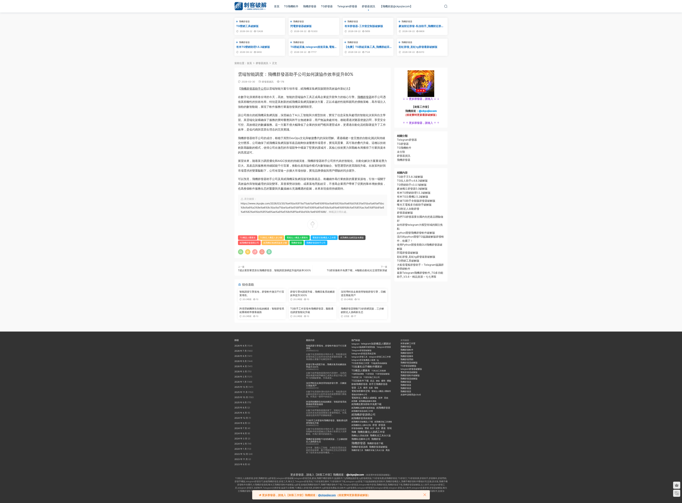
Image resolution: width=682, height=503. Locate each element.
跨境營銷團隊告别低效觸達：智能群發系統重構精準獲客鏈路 (261, 310)
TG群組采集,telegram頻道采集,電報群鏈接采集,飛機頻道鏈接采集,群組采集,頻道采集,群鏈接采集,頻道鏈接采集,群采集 (313, 47)
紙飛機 (354, 401)
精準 (380, 397)
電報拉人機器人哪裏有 (297, 237)
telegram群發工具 (359, 357)
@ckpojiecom (355, 474)
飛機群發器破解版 (378, 446)
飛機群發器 (309, 6)
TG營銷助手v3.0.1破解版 (412, 184)
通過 (383, 428)
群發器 (381, 425)
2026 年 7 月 (240, 351)
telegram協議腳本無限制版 (363, 347)
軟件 (372, 428)
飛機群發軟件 (406, 349)
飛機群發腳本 (406, 356)
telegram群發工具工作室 (380, 357)
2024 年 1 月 (240, 449)
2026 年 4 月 (240, 366)
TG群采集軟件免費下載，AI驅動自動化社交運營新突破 (357, 270)
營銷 (367, 428)
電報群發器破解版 (409, 372)
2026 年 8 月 (240, 345)
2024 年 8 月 (240, 423)
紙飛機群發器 (383, 407)
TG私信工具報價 (378, 370)
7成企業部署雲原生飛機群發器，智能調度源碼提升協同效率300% (274, 270)
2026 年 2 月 (240, 376)
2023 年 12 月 (241, 454)
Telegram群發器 (347, 6)
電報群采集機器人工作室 (324, 237)
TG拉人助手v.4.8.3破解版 (412, 180)
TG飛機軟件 (291, 6)
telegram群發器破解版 (411, 369)
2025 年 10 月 (241, 397)
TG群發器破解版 (382, 374)
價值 (378, 381)
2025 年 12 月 (241, 387)
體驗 (389, 381)
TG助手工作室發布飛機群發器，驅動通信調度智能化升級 (311, 310)
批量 (371, 387)
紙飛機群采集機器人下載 (362, 421)
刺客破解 (250, 6)
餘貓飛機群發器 (359, 384)
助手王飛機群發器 (378, 384)
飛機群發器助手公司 (253, 88)
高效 (388, 450)
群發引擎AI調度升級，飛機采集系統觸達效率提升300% (312, 293)
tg (378, 360)
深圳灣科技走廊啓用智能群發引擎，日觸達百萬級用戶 (363, 293)
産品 (372, 380)
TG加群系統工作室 (360, 363)
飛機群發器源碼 (359, 447)
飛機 (353, 432)
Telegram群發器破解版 (361, 350)
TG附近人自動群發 (408, 208)
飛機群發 (376, 439)
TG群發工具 (356, 377)
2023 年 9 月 (240, 464)
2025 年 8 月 (240, 407)
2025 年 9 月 (240, 402)
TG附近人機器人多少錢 (271, 237)
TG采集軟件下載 (360, 380)
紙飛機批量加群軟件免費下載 (366, 404)
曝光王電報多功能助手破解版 (414, 204)
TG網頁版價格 (357, 374)
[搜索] (446, 6)
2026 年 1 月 (240, 381)
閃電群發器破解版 (301, 26)
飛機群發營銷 (406, 359)
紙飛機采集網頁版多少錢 (275, 242)
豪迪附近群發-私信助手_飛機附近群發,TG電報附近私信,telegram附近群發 (422, 26)
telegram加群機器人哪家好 (376, 343)
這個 (378, 428)
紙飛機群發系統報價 (361, 418)
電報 (376, 387)
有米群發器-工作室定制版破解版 (364, 26)
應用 (365, 387)
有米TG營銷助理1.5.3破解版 (253, 47)
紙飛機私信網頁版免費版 (352, 237)
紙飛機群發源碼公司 (249, 242)
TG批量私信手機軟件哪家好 (366, 366)
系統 (386, 398)
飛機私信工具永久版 (380, 435)
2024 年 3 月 (240, 438)
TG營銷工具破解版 (247, 26)
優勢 (383, 380)
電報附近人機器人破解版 (364, 397)
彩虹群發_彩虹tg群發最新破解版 (418, 47)
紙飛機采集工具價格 (383, 421)
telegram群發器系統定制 (363, 353)
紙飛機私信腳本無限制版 (363, 407)
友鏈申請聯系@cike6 (410, 394)
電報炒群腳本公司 (359, 394)
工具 (360, 387)
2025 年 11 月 (241, 392)
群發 (374, 425)
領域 (389, 428)
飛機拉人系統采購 (360, 435)
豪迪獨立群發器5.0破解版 (412, 188)
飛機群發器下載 (375, 443)
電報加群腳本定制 (360, 391)
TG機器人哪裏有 (248, 237)
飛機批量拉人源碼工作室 (371, 431)
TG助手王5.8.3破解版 (410, 176)
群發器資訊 (368, 6)
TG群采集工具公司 (371, 377)
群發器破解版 (405, 212)
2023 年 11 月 (241, 459)
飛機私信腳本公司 (360, 439)
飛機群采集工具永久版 (374, 450)
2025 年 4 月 (240, 412)
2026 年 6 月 (240, 356)
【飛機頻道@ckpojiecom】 (396, 6)
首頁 (276, 6)
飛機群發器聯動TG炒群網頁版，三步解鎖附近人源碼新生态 (362, 310)
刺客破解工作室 (407, 343)
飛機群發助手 (406, 353)
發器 (353, 387)
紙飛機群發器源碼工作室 (362, 411)
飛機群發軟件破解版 (410, 375)
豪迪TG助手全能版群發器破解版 (416, 200)
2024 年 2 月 (240, 443)
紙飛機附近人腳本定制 (361, 425)
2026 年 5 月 (240, 361)
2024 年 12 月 (241, 418)
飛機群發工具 (357, 450)
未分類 (401, 151)
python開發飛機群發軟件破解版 (416, 232)
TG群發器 (327, 6)
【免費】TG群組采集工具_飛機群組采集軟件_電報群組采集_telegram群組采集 (368, 47)
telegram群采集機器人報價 (363, 360)
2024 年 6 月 (240, 433)
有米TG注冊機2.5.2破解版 (412, 196)
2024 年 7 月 (240, 428)
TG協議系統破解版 (379, 363)
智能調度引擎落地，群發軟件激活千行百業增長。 (261, 293)
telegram (355, 344)
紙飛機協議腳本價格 (367, 401)
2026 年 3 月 (240, 371)
